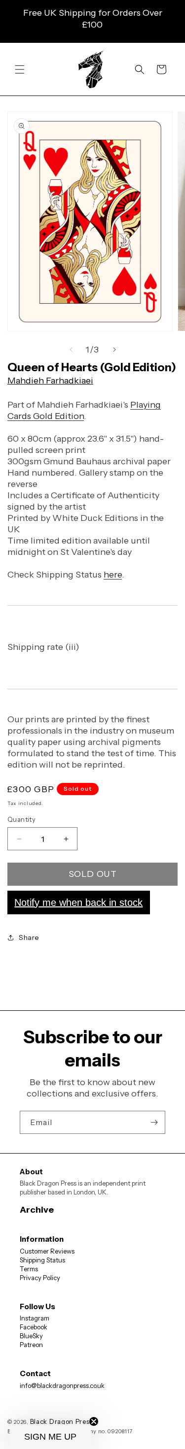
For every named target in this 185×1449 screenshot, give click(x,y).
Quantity (21, 819)
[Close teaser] (94, 1421)
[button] (20, 69)
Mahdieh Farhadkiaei (50, 380)
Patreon (31, 1345)
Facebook (33, 1327)
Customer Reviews (47, 1251)
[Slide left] (71, 349)
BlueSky (31, 1336)
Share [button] (29, 937)
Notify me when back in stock (78, 902)
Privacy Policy (40, 1278)
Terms (29, 1269)
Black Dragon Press (61, 1421)
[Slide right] (114, 349)
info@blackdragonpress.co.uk (62, 1385)
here (113, 574)
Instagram (34, 1318)
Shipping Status (42, 1260)
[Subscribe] (154, 1122)
